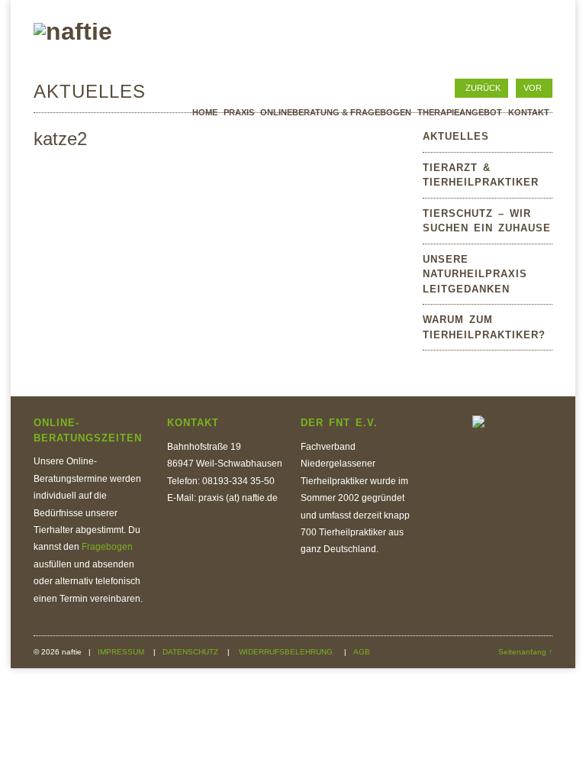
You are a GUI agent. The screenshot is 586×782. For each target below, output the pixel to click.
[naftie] (73, 31)
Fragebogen (107, 546)
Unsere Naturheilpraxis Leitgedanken (475, 274)
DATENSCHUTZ (192, 652)
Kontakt (528, 112)
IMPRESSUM (122, 652)
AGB (361, 652)
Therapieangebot (459, 112)
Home (204, 112)
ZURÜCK (483, 87)
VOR (532, 87)
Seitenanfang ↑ (525, 652)
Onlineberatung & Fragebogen (335, 112)
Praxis (239, 112)
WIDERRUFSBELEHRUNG (287, 652)
